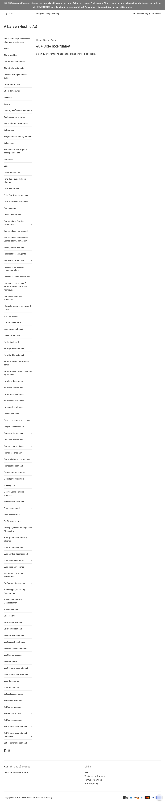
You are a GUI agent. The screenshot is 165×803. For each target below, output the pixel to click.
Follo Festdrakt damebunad (16, 195)
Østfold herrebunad (18, 713)
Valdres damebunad (13, 622)
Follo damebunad (18, 188)
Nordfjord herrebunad (18, 355)
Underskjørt (9, 615)
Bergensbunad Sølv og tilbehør (18, 136)
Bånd (18, 166)
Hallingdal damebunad (14, 247)
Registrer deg (52, 13)
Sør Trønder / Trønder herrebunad (18, 575)
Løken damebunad (12, 335)
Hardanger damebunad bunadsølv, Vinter (14, 268)
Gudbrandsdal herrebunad (18, 231)
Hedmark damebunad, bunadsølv (14, 298)
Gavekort (8, 97)
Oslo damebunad (11, 413)
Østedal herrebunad (13, 700)
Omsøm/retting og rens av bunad (15, 76)
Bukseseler (9, 143)
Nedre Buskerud (11, 342)
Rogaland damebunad (18, 433)
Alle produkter (10, 55)
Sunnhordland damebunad (16, 553)
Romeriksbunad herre (14, 452)
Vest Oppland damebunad (15, 648)
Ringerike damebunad (14, 426)
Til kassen (156, 13)
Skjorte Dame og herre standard (14, 493)
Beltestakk (18, 130)
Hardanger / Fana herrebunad (17, 276)
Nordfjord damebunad (18, 348)
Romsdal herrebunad (13, 465)
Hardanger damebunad (18, 260)
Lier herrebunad (11, 316)
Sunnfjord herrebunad (14, 547)
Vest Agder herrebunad (18, 642)
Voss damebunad (18, 681)
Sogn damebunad (18, 508)
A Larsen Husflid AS (20, 26)
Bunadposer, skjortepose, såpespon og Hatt (15, 151)
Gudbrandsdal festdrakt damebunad (18, 223)
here (77, 53)
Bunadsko (8, 159)
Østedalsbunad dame (13, 694)
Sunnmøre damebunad (18, 560)
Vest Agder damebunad (14, 635)
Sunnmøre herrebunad (14, 566)
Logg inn (40, 13)
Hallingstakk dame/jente (18, 253)
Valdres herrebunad (13, 628)
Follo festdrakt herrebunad (16, 201)
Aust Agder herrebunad (18, 117)
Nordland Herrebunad (13, 387)
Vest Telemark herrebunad (16, 674)
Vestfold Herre (10, 661)
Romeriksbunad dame (18, 446)
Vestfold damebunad (18, 655)
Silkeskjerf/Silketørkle (14, 478)
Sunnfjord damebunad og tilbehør (15, 539)
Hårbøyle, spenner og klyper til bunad (17, 307)
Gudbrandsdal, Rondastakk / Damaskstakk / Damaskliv (18, 239)
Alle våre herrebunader (14, 68)
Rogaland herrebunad (18, 439)
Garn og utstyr (10, 208)
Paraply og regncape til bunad (17, 420)
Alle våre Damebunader (14, 61)
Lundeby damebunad (13, 329)
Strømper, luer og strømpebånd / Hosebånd (18, 529)
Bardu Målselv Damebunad (16, 123)
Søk (86, 772)
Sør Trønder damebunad (18, 583)
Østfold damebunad (18, 707)
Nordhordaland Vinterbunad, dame (17, 363)
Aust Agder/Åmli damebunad (18, 110)
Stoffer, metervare (12, 521)
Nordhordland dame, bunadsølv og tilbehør (18, 373)
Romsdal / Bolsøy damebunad (17, 459)
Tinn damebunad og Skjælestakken (13, 601)
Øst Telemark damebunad (18, 726)
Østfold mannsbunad (13, 720)
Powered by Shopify (44, 797)
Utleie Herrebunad (12, 84)
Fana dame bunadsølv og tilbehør (15, 180)
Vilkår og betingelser (95, 776)
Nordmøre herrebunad (14, 400)
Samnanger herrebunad (14, 472)
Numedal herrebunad (13, 407)
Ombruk (18, 104)
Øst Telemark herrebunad (15, 742)
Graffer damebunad (18, 214)
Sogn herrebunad (12, 514)
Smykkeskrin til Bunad (14, 501)
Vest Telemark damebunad (18, 668)
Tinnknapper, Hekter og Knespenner (14, 591)
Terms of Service (93, 779)
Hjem (6, 48)
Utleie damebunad (12, 90)
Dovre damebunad (12, 172)
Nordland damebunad (13, 381)
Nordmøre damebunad (14, 394)
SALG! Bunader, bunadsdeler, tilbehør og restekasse (18, 40)
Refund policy (91, 783)
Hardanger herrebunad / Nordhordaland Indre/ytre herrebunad (15, 286)
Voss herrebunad (11, 687)
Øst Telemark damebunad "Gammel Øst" (18, 734)
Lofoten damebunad (13, 322)
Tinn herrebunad (11, 609)
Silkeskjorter (9, 485)
